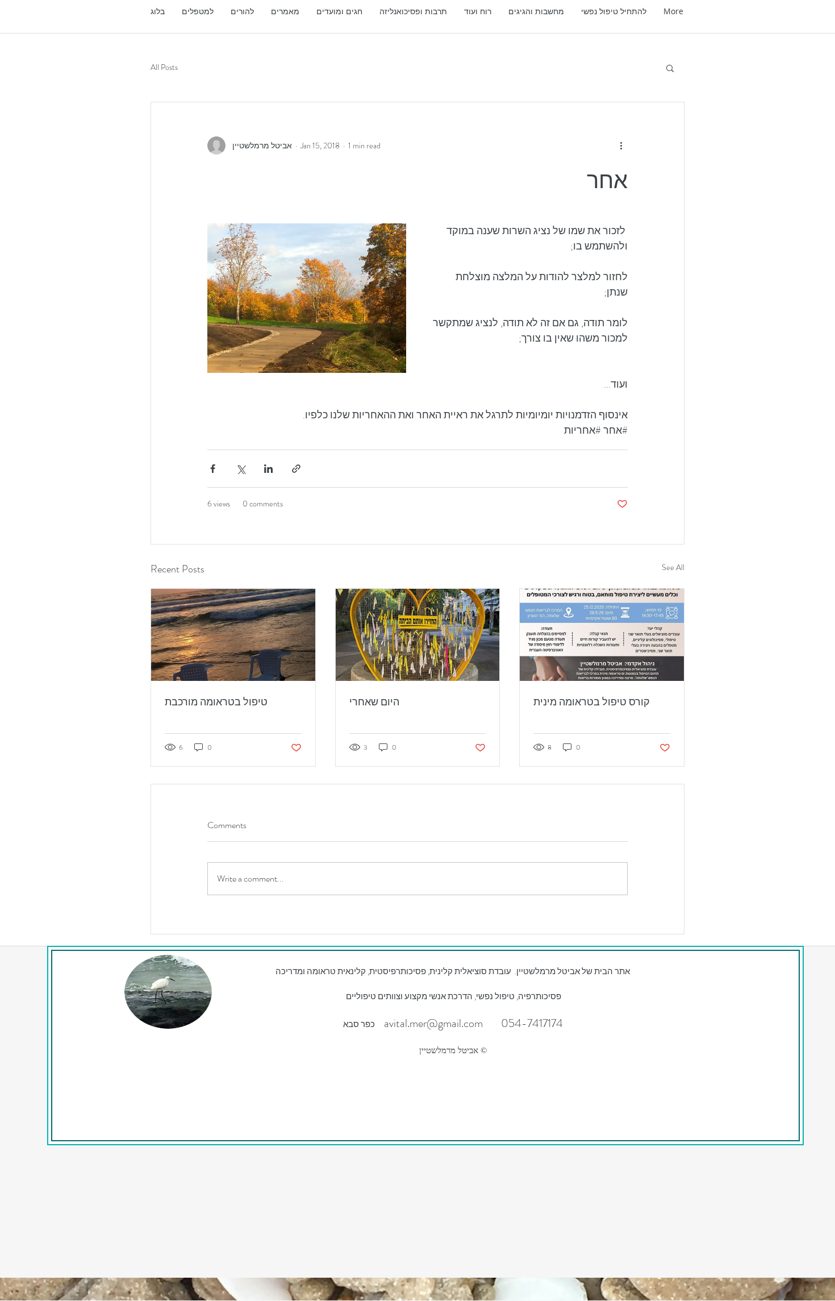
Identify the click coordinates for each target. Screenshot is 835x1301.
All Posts (164, 67)
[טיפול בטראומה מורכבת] (233, 635)
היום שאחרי (374, 702)
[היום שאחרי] (418, 635)
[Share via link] (296, 468)
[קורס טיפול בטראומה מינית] (602, 635)
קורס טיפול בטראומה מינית (591, 702)
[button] (285, 11)
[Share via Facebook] (212, 468)
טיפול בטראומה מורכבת (216, 702)
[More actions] (621, 145)
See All (673, 567)
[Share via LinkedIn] (268, 468)
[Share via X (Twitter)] (240, 468)
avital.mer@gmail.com (433, 1023)
